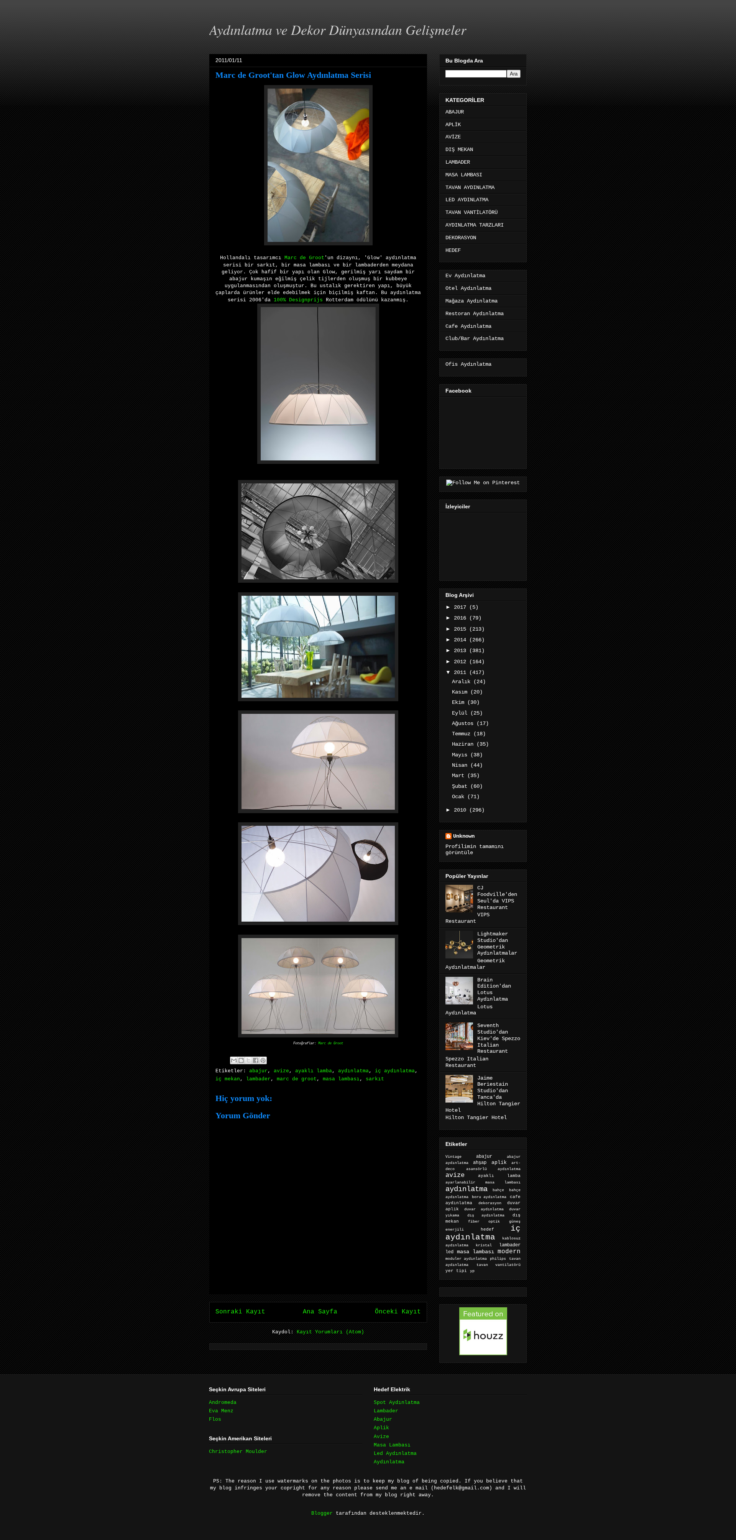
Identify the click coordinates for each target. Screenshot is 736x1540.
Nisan (461, 765)
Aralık (462, 682)
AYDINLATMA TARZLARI (474, 225)
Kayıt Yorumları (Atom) (330, 1332)
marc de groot (297, 1079)
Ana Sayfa (320, 1311)
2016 (461, 618)
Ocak (459, 797)
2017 (461, 607)
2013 (461, 651)
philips (498, 1259)
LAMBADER (457, 162)
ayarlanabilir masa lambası (483, 1182)
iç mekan (227, 1079)
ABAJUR (454, 112)
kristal (484, 1245)
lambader (258, 1079)
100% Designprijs (300, 300)
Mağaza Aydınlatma (471, 301)
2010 (461, 810)
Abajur (383, 1419)
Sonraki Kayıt (240, 1311)
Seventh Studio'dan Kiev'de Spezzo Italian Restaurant (498, 1038)
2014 (461, 640)
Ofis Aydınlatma (468, 364)
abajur (258, 1071)
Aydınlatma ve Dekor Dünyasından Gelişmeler (337, 29)
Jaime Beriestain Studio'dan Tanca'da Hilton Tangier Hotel (482, 1094)
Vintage (453, 1157)
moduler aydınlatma (466, 1259)
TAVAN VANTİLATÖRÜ (471, 212)
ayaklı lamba (313, 1071)
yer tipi (456, 1271)
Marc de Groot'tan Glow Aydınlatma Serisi (293, 75)
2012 (461, 662)
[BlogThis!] (241, 1060)
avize (281, 1071)
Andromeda (223, 1402)
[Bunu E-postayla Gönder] (234, 1060)
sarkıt (375, 1079)
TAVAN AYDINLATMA (470, 187)
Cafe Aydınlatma (468, 326)
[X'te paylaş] (248, 1060)
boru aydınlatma (489, 1197)
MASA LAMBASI (463, 175)
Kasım (461, 692)
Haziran (464, 744)
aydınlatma (353, 1071)
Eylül (461, 713)
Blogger (322, 1513)
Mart (459, 775)
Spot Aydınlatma (397, 1402)
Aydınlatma (389, 1462)
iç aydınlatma (395, 1071)
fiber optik (483, 1222)
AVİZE (453, 137)
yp (472, 1271)
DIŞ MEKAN (459, 149)
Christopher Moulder (238, 1452)
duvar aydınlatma (483, 1209)
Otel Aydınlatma (468, 288)
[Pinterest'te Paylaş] (263, 1060)
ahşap (479, 1162)
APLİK (453, 125)
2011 (461, 672)
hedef (487, 1229)
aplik (499, 1162)
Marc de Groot (304, 258)
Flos (215, 1419)
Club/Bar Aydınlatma (474, 338)
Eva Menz (221, 1411)
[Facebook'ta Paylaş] (256, 1060)
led (449, 1251)
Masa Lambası (392, 1445)
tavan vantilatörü (498, 1265)
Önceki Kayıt (398, 1311)
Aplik (381, 1428)
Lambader (386, 1411)
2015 (461, 629)
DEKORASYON (460, 238)
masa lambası (341, 1079)
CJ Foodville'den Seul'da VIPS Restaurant (497, 897)
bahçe (498, 1190)
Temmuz (462, 734)
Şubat (461, 786)
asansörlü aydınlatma (493, 1169)
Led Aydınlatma (395, 1453)
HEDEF (453, 250)
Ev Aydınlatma (465, 276)
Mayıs (461, 755)
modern (509, 1251)
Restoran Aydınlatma (474, 314)
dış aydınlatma (485, 1215)
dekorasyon (489, 1203)
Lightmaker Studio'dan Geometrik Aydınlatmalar (497, 943)
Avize (381, 1437)
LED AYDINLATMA (466, 200)
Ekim (459, 702)
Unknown (464, 836)
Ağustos (464, 723)
